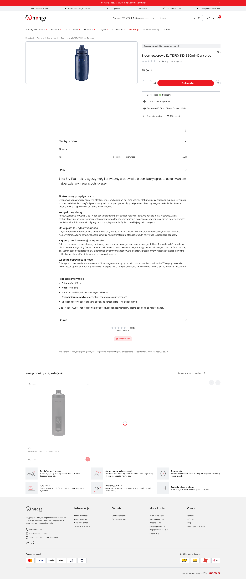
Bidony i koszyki (52, 38)
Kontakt (190, 515)
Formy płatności (81, 515)
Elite (219, 52)
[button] (199, 18)
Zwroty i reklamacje (82, 526)
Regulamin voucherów (159, 529)
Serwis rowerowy (119, 519)
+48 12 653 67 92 (123, 18)
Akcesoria (40, 38)
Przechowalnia (155, 522)
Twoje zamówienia (157, 515)
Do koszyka (188, 83)
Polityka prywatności (158, 526)
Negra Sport (29, 38)
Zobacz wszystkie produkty (190, 373)
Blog (189, 522)
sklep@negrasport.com (144, 18)
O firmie (190, 519)
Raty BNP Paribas (81, 522)
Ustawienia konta (157, 519)
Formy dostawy (80, 519)
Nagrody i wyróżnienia (196, 526)
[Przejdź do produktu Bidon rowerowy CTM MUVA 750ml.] (59, 413)
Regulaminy (154, 533)
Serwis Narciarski (119, 515)
